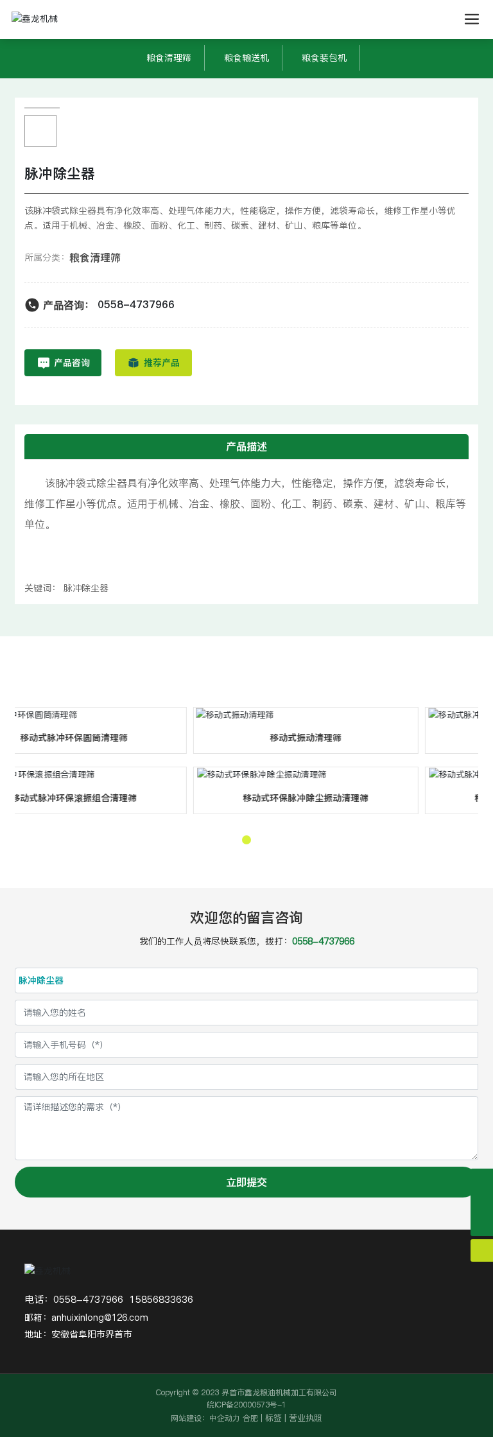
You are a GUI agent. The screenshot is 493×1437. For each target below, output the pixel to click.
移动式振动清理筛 (225, 737)
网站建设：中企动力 (205, 1418)
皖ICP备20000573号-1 (246, 1404)
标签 (273, 1418)
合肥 (250, 1418)
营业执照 (305, 1418)
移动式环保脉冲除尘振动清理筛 (225, 798)
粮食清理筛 (168, 57)
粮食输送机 (246, 57)
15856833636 (161, 1299)
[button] (246, 839)
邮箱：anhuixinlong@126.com (86, 1317)
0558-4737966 (136, 304)
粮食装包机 (324, 57)
